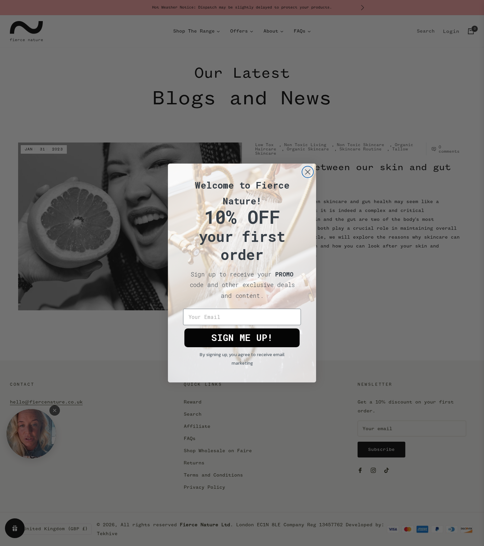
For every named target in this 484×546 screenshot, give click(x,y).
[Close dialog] (307, 172)
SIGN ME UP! (242, 337)
